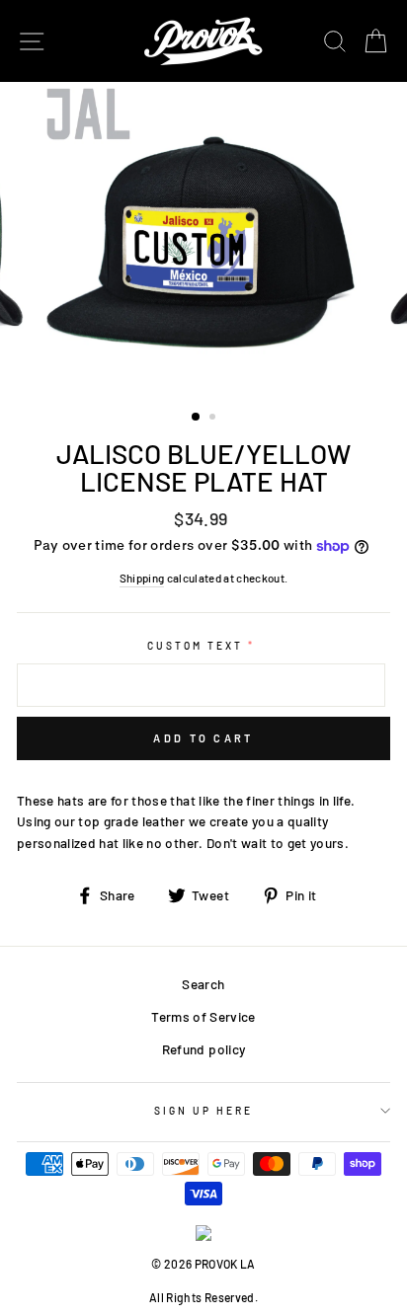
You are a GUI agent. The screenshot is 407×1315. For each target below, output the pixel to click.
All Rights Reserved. (203, 1297)
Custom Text (195, 646)
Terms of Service (203, 1016)
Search (203, 983)
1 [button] (197, 418)
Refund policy (203, 1049)
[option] (203, 238)
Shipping (142, 577)
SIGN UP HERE (204, 1111)
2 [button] (214, 419)
